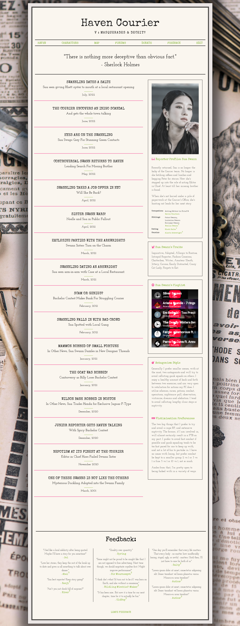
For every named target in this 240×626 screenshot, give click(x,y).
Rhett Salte (170, 229)
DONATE (147, 43)
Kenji (65, 583)
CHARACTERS (70, 43)
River (65, 592)
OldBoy (120, 600)
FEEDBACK (174, 43)
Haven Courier (120, 23)
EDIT (199, 43)
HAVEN (42, 43)
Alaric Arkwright (173, 233)
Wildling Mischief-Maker (121, 587)
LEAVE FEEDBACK (121, 612)
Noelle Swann (171, 226)
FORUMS (120, 43)
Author (176, 581)
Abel (65, 574)
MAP (96, 43)
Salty (176, 565)
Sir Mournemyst (121, 574)
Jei (66, 557)
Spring (121, 554)
